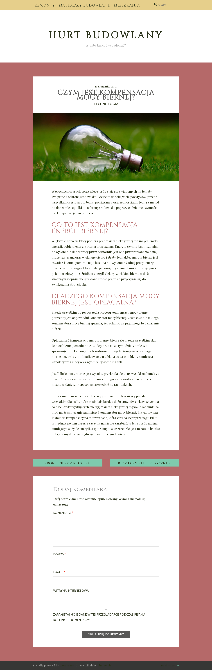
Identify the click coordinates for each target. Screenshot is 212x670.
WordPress (67, 665)
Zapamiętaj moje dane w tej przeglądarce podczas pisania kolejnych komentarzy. (99, 617)
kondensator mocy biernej (108, 318)
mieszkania (127, 5)
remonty (45, 5)
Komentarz (63, 513)
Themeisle (104, 665)
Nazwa (59, 554)
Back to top (169, 665)
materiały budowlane (84, 5)
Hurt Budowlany (106, 35)
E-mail (59, 572)
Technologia (106, 104)
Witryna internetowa (71, 590)
